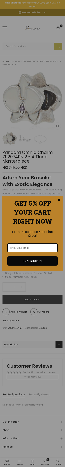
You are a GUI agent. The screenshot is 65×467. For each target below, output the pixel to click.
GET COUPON (33, 261)
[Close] (59, 200)
